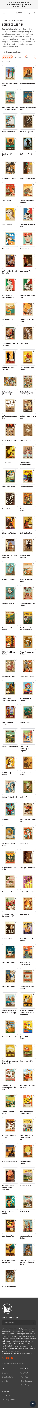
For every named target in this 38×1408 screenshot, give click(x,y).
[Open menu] (4, 12)
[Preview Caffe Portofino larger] (15, 303)
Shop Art (5, 20)
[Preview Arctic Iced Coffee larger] (15, 116)
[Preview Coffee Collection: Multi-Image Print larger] (33, 376)
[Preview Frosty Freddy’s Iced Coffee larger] (33, 636)
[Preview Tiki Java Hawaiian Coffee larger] (15, 1196)
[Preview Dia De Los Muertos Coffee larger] (33, 493)
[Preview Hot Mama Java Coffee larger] (15, 757)
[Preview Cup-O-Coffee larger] (15, 493)
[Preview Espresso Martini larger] (15, 588)
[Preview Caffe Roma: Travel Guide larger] (33, 303)
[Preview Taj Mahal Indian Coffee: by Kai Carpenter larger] (15, 1170)
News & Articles (26, 1381)
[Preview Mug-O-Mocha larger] (15, 922)
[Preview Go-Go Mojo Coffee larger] (33, 660)
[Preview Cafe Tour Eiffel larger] (33, 255)
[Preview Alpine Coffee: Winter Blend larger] (15, 67)
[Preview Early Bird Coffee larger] (33, 517)
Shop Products (7, 1377)
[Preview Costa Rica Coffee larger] (15, 471)
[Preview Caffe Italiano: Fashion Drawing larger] (15, 279)
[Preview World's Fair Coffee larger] (15, 1270)
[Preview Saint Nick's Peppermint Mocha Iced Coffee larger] (15, 1069)
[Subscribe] (33, 1322)
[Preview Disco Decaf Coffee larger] (15, 517)
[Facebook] (12, 1358)
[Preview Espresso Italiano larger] (15, 563)
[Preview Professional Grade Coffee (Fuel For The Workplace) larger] (33, 995)
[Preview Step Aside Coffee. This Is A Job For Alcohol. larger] (33, 1119)
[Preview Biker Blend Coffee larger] (15, 162)
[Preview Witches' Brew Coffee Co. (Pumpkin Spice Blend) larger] (33, 1244)
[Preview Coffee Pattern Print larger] (33, 424)
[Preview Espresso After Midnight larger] (33, 539)
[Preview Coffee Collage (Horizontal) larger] (15, 376)
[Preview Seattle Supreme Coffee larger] (15, 1095)
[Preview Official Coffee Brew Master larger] (33, 971)
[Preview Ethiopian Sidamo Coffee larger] (15, 612)
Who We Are (24, 1373)
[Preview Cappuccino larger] (33, 328)
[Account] (29, 12)
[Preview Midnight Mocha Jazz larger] (33, 852)
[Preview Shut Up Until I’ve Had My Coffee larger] (33, 1095)
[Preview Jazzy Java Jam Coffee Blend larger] (33, 803)
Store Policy (24, 1385)
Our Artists (24, 1377)
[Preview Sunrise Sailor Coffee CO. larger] (15, 1146)
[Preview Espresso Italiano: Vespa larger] (33, 563)
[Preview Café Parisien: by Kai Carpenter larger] (15, 255)
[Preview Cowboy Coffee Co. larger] (33, 471)
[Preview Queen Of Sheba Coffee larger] (33, 1021)
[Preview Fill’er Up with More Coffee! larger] (15, 636)
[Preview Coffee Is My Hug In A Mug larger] (33, 400)
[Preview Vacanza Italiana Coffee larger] (33, 1220)
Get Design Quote (8, 1399)
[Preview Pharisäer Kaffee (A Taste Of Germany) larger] (15, 995)
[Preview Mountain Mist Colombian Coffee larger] (15, 898)
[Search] (24, 12)
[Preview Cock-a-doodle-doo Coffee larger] (33, 352)
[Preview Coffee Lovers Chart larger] (15, 424)
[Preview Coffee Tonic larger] (15, 446)
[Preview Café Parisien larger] (33, 233)
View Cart (5, 1381)
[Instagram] (3, 1358)
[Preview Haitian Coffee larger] (33, 707)
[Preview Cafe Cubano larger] (15, 184)
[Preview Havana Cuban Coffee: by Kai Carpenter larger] (33, 731)
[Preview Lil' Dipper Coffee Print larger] (15, 827)
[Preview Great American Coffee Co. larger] (33, 682)
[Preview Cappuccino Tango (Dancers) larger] (15, 352)
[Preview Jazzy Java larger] (15, 803)
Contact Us (6, 1395)
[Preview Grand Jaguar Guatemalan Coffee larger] (15, 682)
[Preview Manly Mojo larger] (33, 827)
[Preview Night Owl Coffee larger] (15, 971)
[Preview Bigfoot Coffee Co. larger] (33, 138)
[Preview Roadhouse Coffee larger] (33, 1045)
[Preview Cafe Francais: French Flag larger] (33, 209)
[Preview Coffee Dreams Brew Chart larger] (15, 400)
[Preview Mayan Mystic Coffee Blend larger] (15, 852)
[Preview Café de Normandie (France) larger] (33, 184)
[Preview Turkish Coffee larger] (33, 1196)
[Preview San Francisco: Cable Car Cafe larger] (33, 1069)
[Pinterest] (7, 1358)
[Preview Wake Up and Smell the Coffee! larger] (15, 1244)
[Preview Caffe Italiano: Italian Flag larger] (33, 279)
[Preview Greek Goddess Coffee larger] (15, 707)
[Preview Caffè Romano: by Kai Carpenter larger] (15, 328)
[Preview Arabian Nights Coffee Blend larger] (33, 92)
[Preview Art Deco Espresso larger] (33, 116)
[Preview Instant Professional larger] (15, 781)
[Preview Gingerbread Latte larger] (15, 660)
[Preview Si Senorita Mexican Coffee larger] (15, 1119)
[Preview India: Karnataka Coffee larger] (33, 757)
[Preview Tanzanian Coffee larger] (33, 1170)
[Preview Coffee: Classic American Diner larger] (33, 446)
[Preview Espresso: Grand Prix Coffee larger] (33, 588)
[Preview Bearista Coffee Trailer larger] (15, 138)
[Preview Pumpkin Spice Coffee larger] (15, 1021)
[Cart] (34, 12)
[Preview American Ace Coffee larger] (33, 67)
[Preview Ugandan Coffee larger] (15, 1220)
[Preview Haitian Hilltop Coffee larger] (15, 731)
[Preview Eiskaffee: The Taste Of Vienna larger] (15, 539)
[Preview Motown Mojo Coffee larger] (33, 876)
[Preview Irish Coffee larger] (33, 781)
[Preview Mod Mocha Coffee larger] (15, 876)
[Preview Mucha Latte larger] (33, 898)
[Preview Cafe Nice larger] (15, 233)
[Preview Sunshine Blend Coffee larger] (33, 1146)
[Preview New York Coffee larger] (15, 946)
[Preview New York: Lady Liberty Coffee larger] (33, 946)
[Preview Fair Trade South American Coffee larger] (33, 612)
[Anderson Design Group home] (19, 13)
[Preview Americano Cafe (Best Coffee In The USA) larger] (15, 92)
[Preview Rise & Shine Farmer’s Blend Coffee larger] (15, 1045)
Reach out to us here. (24, 1353)
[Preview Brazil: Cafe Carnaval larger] (33, 162)
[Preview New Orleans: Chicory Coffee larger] (33, 922)
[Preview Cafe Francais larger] (15, 209)
